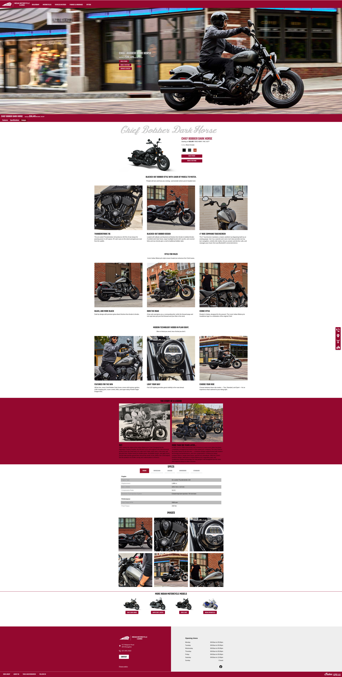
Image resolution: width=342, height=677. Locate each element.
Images (23, 120)
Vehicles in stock (60, 4)
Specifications (14, 120)
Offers (88, 4)
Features (5, 120)
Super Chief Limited (158, 612)
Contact (124, 656)
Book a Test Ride (125, 65)
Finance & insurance (76, 4)
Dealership (35, 4)
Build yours (124, 61)
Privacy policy (123, 666)
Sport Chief (184, 612)
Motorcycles (47, 4)
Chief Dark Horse (132, 612)
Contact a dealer (125, 69)
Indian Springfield (210, 612)
